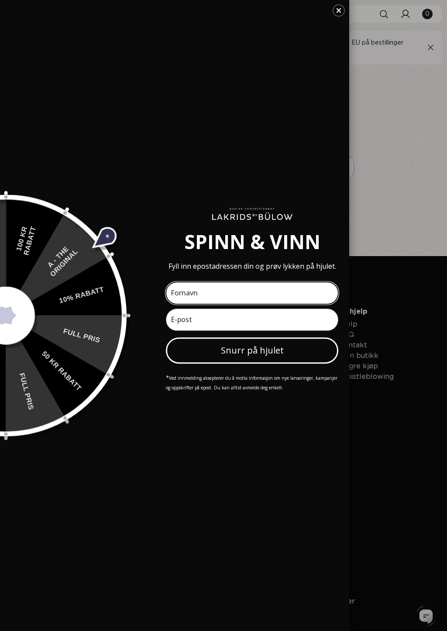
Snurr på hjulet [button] (252, 350)
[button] (339, 10)
